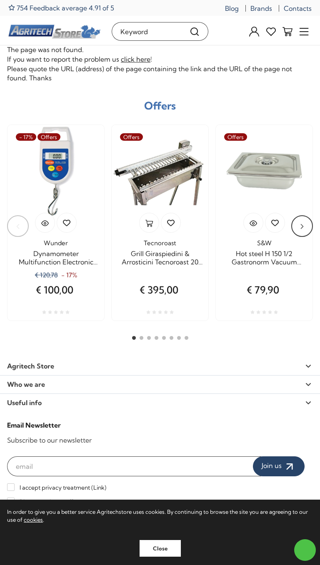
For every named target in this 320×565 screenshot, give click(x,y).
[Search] (194, 31)
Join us (272, 465)
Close (160, 548)
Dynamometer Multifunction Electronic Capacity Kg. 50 (56, 257)
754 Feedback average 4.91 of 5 (64, 7)
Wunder (56, 243)
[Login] (254, 31)
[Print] (67, 223)
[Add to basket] (149, 223)
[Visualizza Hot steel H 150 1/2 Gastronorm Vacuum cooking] (253, 223)
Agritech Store (30, 366)
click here (135, 59)
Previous (18, 226)
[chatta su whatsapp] (305, 550)
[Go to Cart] (287, 31)
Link (99, 487)
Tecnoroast (160, 243)
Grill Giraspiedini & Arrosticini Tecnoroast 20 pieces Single (160, 257)
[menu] (304, 31)
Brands (261, 8)
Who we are (26, 384)
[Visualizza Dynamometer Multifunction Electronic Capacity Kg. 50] (45, 223)
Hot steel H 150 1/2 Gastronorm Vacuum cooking (264, 257)
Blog (232, 8)
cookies (33, 519)
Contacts (298, 8)
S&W (264, 243)
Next (302, 226)
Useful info (24, 402)
